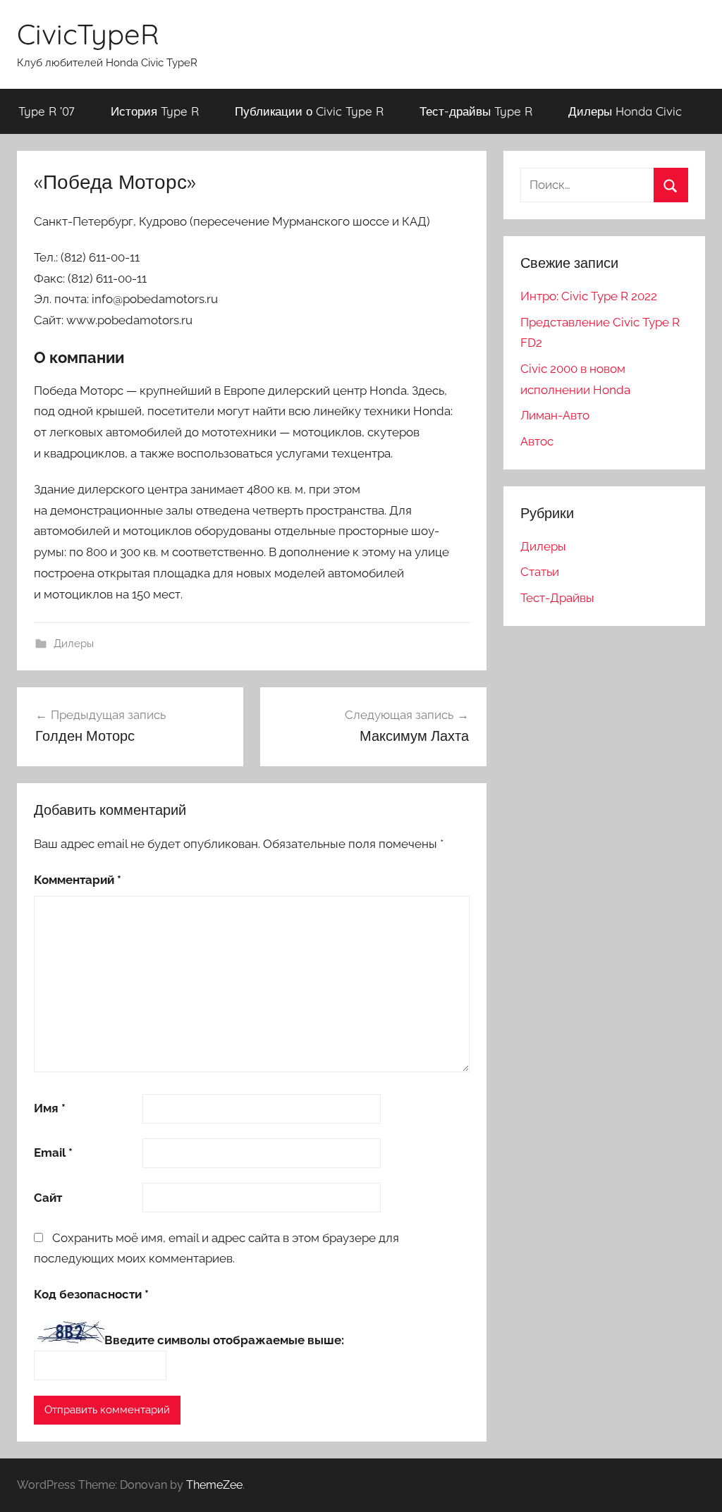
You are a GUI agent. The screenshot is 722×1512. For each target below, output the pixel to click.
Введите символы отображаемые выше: (224, 1340)
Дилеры (74, 643)
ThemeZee (214, 1485)
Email (53, 1152)
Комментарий (77, 880)
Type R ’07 (46, 111)
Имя (50, 1108)
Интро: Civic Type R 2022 (588, 296)
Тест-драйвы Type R (476, 111)
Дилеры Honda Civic (625, 111)
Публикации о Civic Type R (309, 111)
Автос (536, 441)
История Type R (155, 111)
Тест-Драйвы (557, 598)
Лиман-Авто (554, 415)
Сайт (48, 1198)
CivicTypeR (88, 33)
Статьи (539, 572)
